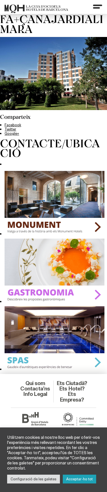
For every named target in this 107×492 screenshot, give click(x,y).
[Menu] (97, 6)
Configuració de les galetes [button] (33, 478)
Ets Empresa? (72, 396)
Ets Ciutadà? (71, 383)
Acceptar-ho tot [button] (79, 478)
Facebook (13, 124)
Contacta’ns (35, 388)
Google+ (12, 133)
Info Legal (35, 393)
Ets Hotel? (71, 388)
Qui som (35, 383)
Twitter (10, 129)
